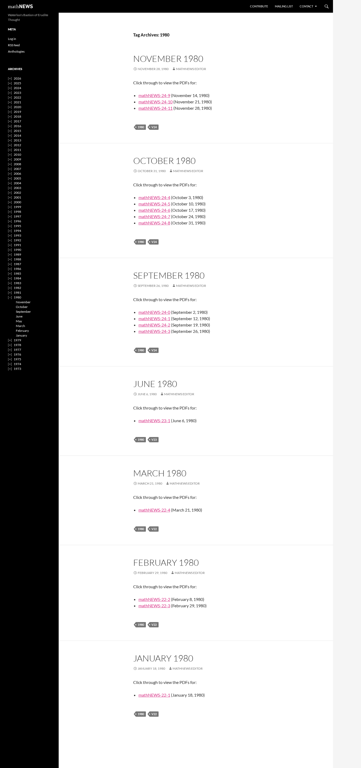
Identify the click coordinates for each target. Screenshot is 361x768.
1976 (17, 354)
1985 (17, 273)
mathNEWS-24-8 (154, 222)
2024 (17, 88)
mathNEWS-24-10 (155, 101)
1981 (17, 293)
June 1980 (155, 383)
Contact (306, 6)
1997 (17, 216)
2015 (17, 131)
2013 (17, 140)
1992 (17, 240)
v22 (154, 529)
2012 (17, 145)
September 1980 (169, 275)
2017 (17, 121)
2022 (17, 97)
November (23, 302)
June (19, 316)
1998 (17, 212)
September (23, 312)
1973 (17, 369)
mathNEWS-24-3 (154, 331)
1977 (17, 350)
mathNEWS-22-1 (154, 694)
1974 (17, 364)
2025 (17, 83)
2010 (17, 155)
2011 (17, 150)
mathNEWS (20, 6)
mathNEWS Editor (191, 69)
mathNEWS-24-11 (155, 108)
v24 (154, 127)
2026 (17, 78)
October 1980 (164, 160)
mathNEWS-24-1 (154, 318)
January (21, 335)
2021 (17, 102)
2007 (17, 169)
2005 (17, 178)
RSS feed (14, 45)
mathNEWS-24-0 (154, 312)
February (22, 331)
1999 (17, 207)
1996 (17, 221)
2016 (17, 126)
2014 (17, 135)
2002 (17, 193)
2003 (17, 188)
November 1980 (168, 58)
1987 (17, 264)
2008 (17, 164)
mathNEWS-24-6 (154, 210)
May (19, 321)
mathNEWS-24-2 (154, 324)
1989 (17, 254)
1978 (17, 345)
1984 (17, 278)
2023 (17, 93)
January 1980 (163, 658)
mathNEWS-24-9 (154, 95)
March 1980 (159, 473)
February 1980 (166, 562)
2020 (17, 107)
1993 (17, 235)
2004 (17, 183)
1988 (17, 259)
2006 (17, 174)
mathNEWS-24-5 (154, 203)
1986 (17, 269)
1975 (17, 359)
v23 (154, 439)
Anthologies (16, 51)
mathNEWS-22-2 (154, 599)
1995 (17, 226)
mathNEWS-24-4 (154, 197)
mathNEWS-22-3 (154, 605)
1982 (17, 288)
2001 (17, 197)
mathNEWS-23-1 (154, 420)
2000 (17, 202)
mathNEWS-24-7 (154, 216)
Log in (12, 39)
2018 (17, 116)
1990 (17, 250)
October (22, 307)
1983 (17, 283)
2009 (17, 159)
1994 (17, 231)
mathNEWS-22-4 (154, 509)
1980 (141, 127)
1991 (17, 245)
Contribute (259, 6)
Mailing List (284, 6)
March (20, 326)
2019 (17, 112)
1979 (17, 340)
